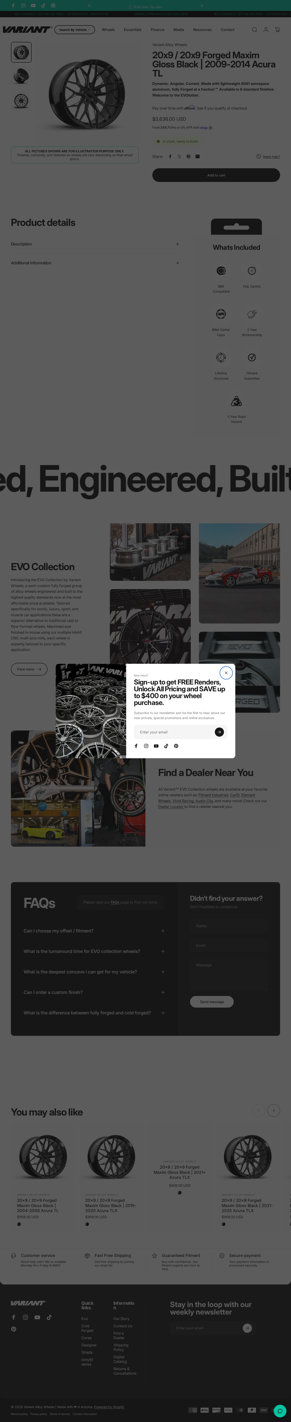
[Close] (226, 672)
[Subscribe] (219, 732)
